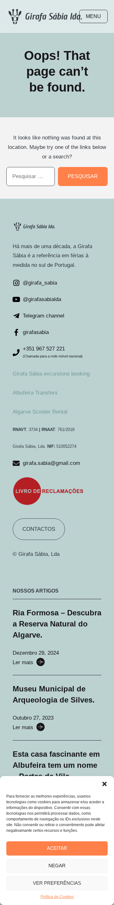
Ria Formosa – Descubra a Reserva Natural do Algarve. (57, 623)
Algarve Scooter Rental (40, 412)
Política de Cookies (57, 897)
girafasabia (36, 332)
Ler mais (23, 662)
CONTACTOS (38, 529)
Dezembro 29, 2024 (36, 653)
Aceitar (57, 848)
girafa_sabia (42, 283)
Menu (93, 16)
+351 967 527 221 (44, 349)
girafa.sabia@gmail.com (51, 463)
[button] (104, 784)
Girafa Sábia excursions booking (51, 374)
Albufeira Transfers (35, 393)
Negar (57, 865)
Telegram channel (43, 316)
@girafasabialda (42, 299)
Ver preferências (57, 883)
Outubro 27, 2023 (33, 718)
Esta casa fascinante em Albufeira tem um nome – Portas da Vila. (56, 765)
